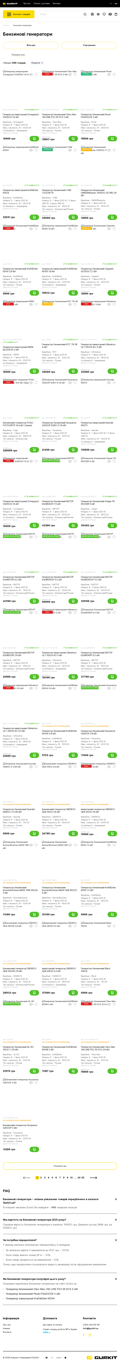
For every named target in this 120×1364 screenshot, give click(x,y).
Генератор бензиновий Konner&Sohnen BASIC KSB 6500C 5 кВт (59, 890)
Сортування (89, 45)
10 (71, 1177)
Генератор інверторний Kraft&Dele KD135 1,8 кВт (59, 270)
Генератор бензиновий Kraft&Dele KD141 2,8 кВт (20, 270)
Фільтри (31, 45)
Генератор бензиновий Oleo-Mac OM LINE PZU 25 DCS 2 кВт (59, 116)
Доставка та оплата (52, 1325)
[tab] (60, 1203)
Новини (6, 1328)
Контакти (56, 3)
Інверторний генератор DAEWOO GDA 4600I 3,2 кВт (59, 970)
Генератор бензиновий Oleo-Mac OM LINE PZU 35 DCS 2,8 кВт (98, 1048)
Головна (6, 25)
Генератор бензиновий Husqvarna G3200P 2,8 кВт (98, 732)
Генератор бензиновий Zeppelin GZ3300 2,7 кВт (97, 270)
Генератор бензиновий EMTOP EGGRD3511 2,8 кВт (19, 654)
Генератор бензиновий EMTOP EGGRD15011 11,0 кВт (58, 578)
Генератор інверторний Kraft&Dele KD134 (20, 191)
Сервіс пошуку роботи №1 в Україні (60, 1330)
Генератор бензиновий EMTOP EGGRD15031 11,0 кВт (97, 578)
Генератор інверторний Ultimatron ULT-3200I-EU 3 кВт (59, 654)
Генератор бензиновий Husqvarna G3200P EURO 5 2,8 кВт (59, 424)
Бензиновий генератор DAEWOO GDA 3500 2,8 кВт (59, 810)
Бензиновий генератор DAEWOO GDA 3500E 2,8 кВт (19, 970)
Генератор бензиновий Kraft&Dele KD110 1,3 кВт (98, 889)
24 (79, 1177)
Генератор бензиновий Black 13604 (95, 970)
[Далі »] (93, 1178)
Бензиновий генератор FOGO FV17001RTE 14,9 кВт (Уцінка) (18, 424)
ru (111, 3)
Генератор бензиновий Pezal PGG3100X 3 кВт (95, 116)
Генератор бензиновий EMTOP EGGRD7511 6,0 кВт (19, 578)
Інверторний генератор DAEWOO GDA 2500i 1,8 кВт (98, 810)
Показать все (18, 55)
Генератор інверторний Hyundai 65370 (97, 424)
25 (82, 1177)
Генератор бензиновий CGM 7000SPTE (56, 191)
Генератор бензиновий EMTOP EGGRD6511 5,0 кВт (97, 654)
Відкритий (35, 63)
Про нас (27, 3)
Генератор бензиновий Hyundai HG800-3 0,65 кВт (19, 810)
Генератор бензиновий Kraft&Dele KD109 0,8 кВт (59, 732)
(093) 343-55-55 (91, 1325)
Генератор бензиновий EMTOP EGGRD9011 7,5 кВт (58, 502)
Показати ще (60, 1166)
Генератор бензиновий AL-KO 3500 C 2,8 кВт (18, 1048)
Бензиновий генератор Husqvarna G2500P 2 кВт (20, 1126)
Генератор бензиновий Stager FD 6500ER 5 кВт (98, 502)
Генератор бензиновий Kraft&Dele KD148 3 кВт (59, 1048)
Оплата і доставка (42, 3)
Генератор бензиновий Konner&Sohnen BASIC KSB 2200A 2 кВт (20, 890)
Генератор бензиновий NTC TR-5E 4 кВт (59, 346)
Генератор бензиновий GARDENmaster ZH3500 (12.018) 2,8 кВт (98, 193)
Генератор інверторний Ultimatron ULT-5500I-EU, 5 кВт (98, 346)
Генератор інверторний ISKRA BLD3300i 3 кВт (18, 348)
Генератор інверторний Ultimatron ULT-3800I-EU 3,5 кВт (20, 729)
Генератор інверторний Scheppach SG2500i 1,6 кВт (21, 116)
